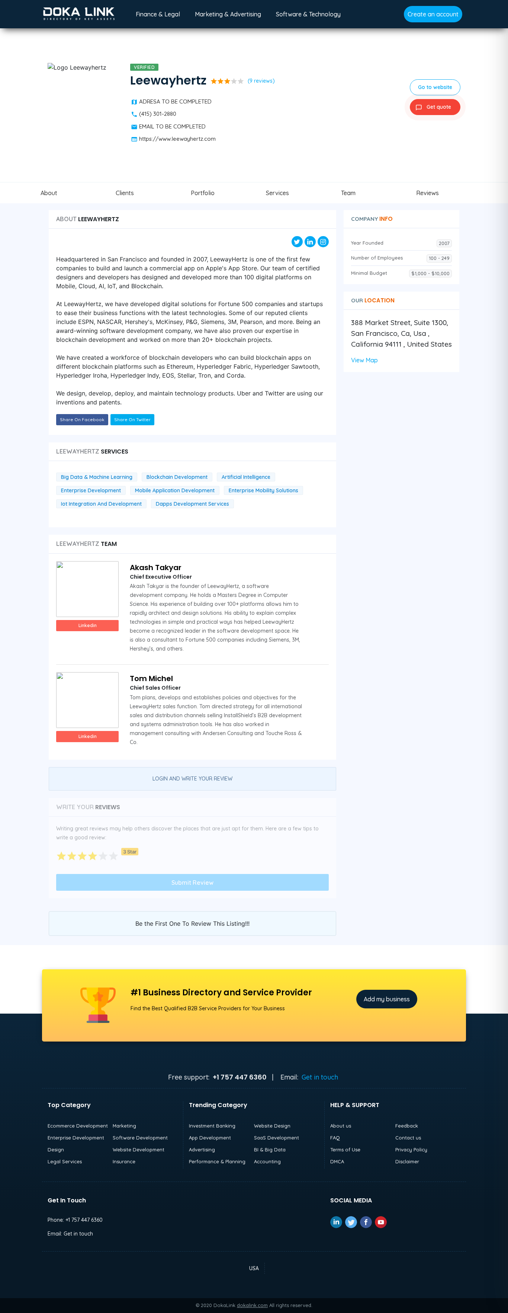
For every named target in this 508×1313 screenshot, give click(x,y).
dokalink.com (252, 1305)
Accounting (267, 1161)
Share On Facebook (82, 419)
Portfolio (203, 193)
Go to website (435, 87)
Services (277, 193)
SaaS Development (276, 1138)
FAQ (335, 1138)
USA (254, 1268)
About (49, 193)
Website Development (138, 1150)
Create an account (433, 14)
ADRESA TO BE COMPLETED (175, 101)
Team (348, 193)
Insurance (124, 1161)
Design (56, 1150)
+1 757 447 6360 (84, 1220)
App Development (210, 1138)
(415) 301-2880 (157, 113)
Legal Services (65, 1161)
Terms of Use (345, 1150)
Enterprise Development (76, 1138)
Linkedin (87, 625)
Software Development (140, 1138)
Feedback (406, 1126)
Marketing (124, 1126)
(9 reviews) (261, 80)
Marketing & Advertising (228, 14)
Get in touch (320, 1077)
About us (340, 1126)
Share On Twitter (132, 419)
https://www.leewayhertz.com (177, 138)
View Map (364, 360)
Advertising (202, 1150)
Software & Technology (308, 14)
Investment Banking (212, 1126)
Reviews (427, 193)
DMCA (337, 1161)
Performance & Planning (217, 1161)
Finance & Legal (158, 14)
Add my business (387, 999)
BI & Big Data (270, 1150)
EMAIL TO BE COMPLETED (172, 126)
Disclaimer (407, 1161)
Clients (125, 193)
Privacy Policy (411, 1150)
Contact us (408, 1138)
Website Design (272, 1126)
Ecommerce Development (78, 1126)
